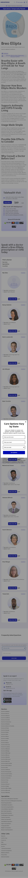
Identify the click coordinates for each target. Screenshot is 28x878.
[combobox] (14, 447)
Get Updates (14, 452)
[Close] (25, 421)
